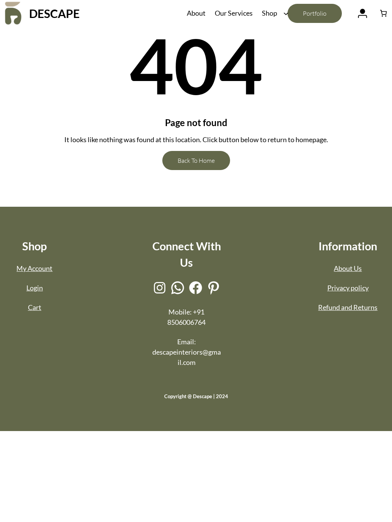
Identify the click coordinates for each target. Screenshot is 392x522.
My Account (34, 268)
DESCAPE (54, 13)
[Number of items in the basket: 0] (383, 13)
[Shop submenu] (285, 13)
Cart (34, 307)
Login (34, 288)
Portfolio (315, 13)
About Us (348, 268)
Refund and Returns (347, 307)
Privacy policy (348, 288)
